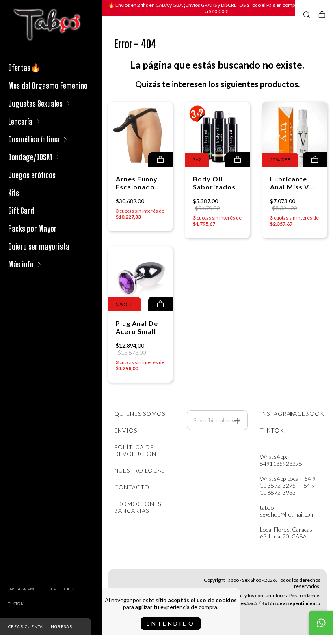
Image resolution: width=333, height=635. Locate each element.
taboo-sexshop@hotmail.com (287, 511)
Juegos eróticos (32, 175)
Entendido (171, 623)
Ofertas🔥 (24, 67)
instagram (21, 588)
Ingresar (61, 626)
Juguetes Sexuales (35, 103)
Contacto (131, 487)
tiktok (16, 603)
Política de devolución (135, 450)
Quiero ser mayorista (38, 246)
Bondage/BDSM (30, 157)
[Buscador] (306, 14)
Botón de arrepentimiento (290, 603)
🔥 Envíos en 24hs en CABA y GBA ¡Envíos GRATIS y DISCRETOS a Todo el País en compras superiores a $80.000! (217, 8)
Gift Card (21, 210)
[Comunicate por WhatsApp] (321, 623)
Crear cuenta (25, 626)
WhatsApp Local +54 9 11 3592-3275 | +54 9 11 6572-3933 (288, 485)
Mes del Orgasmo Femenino (48, 85)
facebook (63, 588)
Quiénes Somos (139, 413)
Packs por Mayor (32, 228)
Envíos (125, 430)
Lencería (20, 121)
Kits (13, 193)
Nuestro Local (139, 470)
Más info (21, 264)
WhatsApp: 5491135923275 (281, 460)
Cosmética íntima (34, 139)
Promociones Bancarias (137, 507)
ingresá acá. (245, 603)
